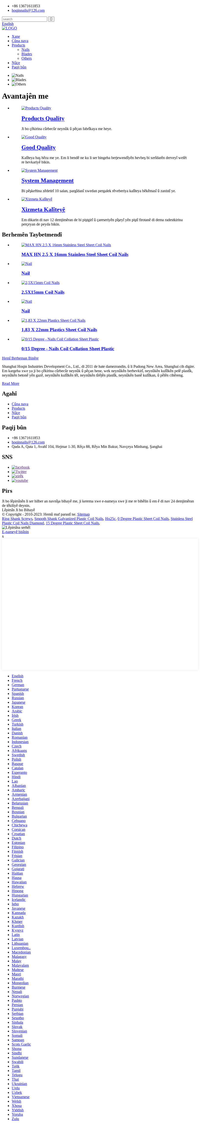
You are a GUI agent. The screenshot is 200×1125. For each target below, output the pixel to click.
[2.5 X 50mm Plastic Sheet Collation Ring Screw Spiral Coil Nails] (26, 301)
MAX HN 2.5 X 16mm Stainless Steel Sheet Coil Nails (74, 254)
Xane (16, 36)
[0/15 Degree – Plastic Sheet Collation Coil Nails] (60, 339)
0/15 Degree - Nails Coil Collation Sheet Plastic (67, 348)
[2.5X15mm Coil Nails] (40, 283)
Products (18, 45)
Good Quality (38, 147)
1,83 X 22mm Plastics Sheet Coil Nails (59, 329)
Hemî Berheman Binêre (20, 358)
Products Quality (42, 118)
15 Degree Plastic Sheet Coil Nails (72, 523)
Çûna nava (20, 41)
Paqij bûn (19, 67)
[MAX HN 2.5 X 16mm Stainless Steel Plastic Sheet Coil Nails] (66, 245)
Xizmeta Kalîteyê (43, 209)
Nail (25, 273)
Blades (26, 54)
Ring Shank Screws (17, 519)
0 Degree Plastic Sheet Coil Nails (143, 519)
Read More (10, 383)
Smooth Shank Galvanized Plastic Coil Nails (68, 519)
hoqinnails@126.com (28, 442)
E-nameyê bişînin (15, 532)
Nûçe (16, 63)
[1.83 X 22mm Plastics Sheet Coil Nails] (53, 320)
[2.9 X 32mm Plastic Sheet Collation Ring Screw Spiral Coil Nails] (26, 264)
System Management (47, 180)
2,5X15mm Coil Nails (42, 292)
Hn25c (110, 519)
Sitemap (83, 514)
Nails (25, 49)
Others (26, 58)
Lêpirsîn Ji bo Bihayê (18, 510)
